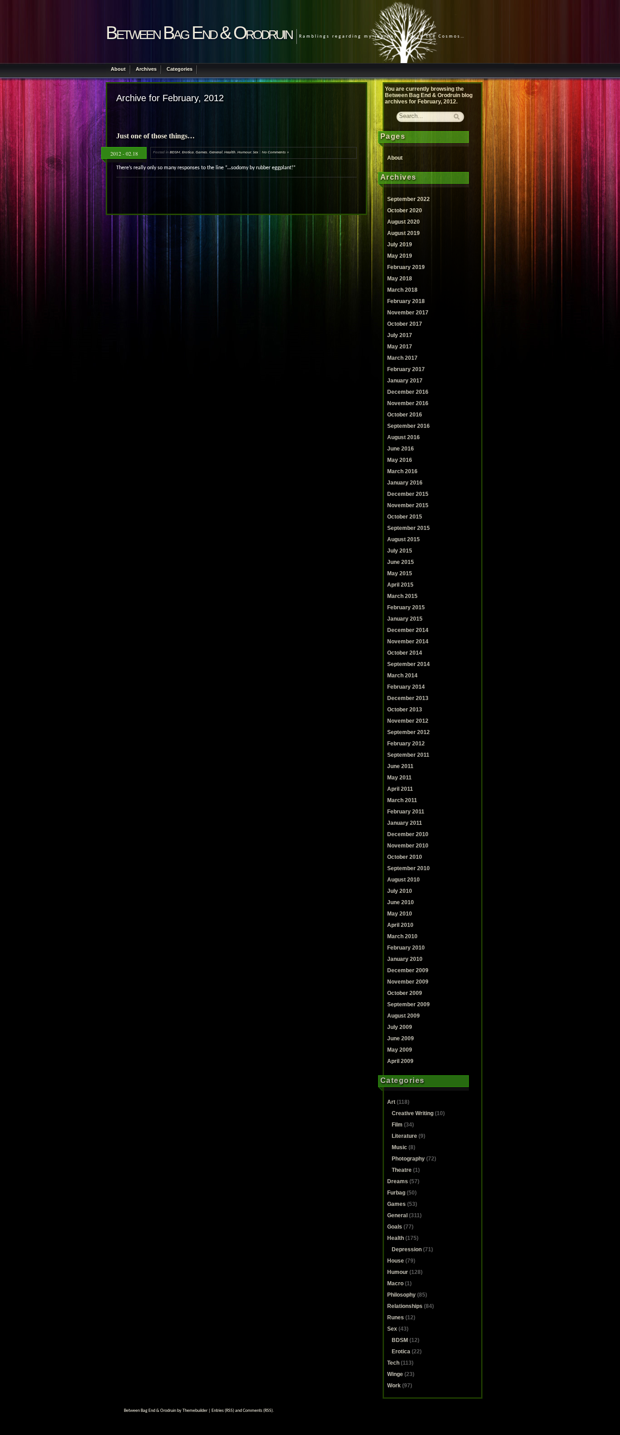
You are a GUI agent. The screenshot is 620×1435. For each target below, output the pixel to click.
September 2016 (408, 426)
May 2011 (399, 777)
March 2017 (402, 358)
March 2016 (402, 471)
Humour (244, 152)
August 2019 (403, 233)
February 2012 (406, 743)
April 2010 (400, 925)
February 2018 (406, 301)
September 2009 (408, 1004)
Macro (395, 1283)
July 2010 (399, 891)
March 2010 (402, 936)
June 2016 (400, 449)
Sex (255, 152)
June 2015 (400, 562)
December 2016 (407, 392)
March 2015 (402, 596)
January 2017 (405, 380)
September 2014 (408, 664)
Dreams (397, 1181)
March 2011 (402, 800)
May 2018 (399, 278)
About (118, 69)
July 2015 (399, 551)
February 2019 (406, 267)
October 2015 (404, 517)
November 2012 (407, 721)
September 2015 (408, 528)
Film (397, 1125)
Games (201, 152)
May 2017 (399, 346)
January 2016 (405, 483)
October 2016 (404, 414)
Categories (179, 69)
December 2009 (407, 970)
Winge (395, 1374)
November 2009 (407, 982)
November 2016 (407, 403)
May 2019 (399, 256)
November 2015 (407, 505)
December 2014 (407, 630)
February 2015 (406, 607)
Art (391, 1102)
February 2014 (406, 687)
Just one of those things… (155, 136)
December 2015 (407, 494)
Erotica (188, 152)
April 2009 (400, 1061)
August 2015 (403, 539)
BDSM (175, 152)
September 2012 (408, 732)
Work (394, 1385)
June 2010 (400, 902)
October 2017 (404, 324)
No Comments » (275, 152)
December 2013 (407, 698)
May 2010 (399, 914)
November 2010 (407, 845)
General (215, 152)
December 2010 (407, 834)
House (395, 1261)
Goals (394, 1227)
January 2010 (405, 959)
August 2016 (403, 437)
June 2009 (400, 1038)
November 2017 (407, 312)
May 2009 (399, 1050)
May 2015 (399, 573)
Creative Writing (412, 1113)
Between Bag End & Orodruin (199, 33)
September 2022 (408, 199)
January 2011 (404, 823)
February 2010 (406, 948)
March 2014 (402, 675)
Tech (393, 1363)
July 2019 (399, 244)
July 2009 (399, 1027)
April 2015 (400, 585)
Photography (408, 1159)
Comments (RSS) (258, 1410)
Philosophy (401, 1295)
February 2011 (405, 811)
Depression (407, 1249)
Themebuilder (194, 1410)
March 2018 (402, 290)
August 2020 (403, 222)
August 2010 (403, 880)
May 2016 (399, 460)
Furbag (396, 1193)
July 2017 (399, 335)
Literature (404, 1136)
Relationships (405, 1306)
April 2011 (400, 789)
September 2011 (408, 755)
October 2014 (404, 653)
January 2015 (405, 619)
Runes (395, 1317)
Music (399, 1147)
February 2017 (406, 369)
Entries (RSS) (223, 1410)
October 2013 (404, 709)
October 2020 (404, 210)
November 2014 (407, 641)
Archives (146, 69)
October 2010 (404, 857)
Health (230, 152)
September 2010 (408, 868)
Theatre (402, 1170)
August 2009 (403, 1016)
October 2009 (404, 993)
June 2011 (400, 766)
